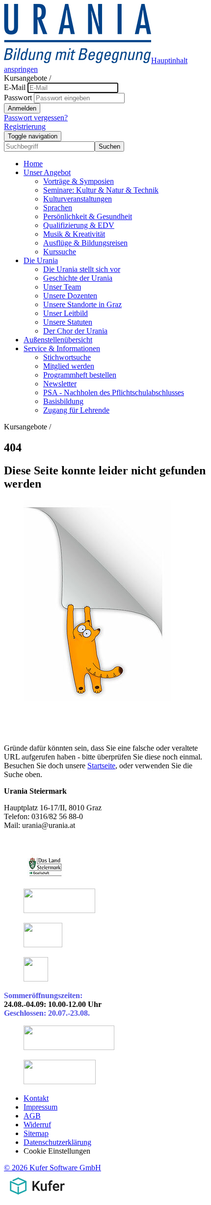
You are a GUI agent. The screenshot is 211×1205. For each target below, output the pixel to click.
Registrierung (25, 126)
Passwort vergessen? (36, 117)
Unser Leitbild (65, 313)
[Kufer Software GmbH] (37, 1196)
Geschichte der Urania (77, 278)
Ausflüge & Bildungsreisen (85, 243)
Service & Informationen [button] (62, 348)
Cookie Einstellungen (57, 1151)
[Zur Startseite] (77, 60)
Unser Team (62, 287)
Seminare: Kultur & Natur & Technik (100, 190)
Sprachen (57, 207)
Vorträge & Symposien (78, 181)
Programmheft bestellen (79, 375)
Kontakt (36, 1098)
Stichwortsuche (67, 357)
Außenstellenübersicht (58, 339)
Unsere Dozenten (70, 295)
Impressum (40, 1107)
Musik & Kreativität (74, 234)
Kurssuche (59, 251)
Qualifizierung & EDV (78, 225)
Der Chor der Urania (75, 331)
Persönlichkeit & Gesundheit (87, 216)
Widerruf (37, 1124)
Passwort (18, 97)
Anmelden (22, 108)
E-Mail (15, 87)
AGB (32, 1116)
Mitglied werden (68, 366)
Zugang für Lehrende (76, 410)
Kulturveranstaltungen (77, 199)
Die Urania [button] (41, 260)
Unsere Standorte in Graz (82, 304)
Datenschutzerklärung (57, 1142)
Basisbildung (63, 401)
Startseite (101, 765)
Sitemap (36, 1133)
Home (33, 163)
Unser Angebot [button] (47, 172)
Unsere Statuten (67, 322)
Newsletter (60, 383)
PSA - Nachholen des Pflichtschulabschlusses (113, 392)
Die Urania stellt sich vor (81, 269)
